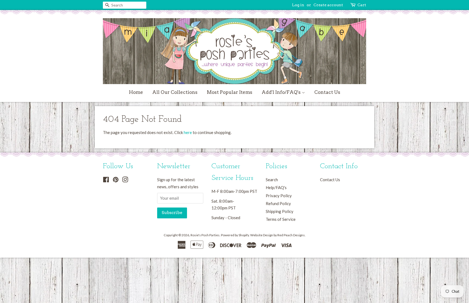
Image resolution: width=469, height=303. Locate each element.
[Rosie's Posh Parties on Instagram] (125, 180)
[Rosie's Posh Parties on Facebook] (106, 180)
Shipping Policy (279, 211)
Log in (298, 5)
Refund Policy (278, 203)
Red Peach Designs (291, 235)
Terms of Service (281, 219)
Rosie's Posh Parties (205, 235)
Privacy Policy (279, 195)
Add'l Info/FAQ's (282, 92)
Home (136, 92)
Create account (328, 5)
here (188, 132)
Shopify (244, 235)
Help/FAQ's (276, 187)
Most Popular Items (229, 92)
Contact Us (327, 92)
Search (272, 179)
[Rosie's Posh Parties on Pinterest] (116, 180)
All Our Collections (175, 92)
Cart (361, 5)
